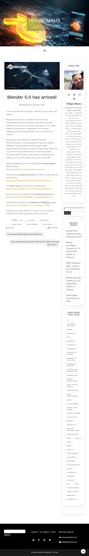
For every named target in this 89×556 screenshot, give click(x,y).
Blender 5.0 (45, 220)
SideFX (70, 468)
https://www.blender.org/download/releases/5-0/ (25, 169)
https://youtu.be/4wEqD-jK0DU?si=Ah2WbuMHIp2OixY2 (29, 181)
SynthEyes (71, 472)
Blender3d (71, 348)
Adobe (69, 329)
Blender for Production (72, 370)
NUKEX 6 (70, 449)
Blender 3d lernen (72, 353)
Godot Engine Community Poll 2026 (72, 298)
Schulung (71, 461)
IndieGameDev (73, 434)
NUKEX (69, 445)
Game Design (72, 390)
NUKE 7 (70, 442)
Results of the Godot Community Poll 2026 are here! (74, 234)
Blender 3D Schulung (72, 359)
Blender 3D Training (72, 364)
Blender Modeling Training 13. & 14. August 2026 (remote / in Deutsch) (73, 284)
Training (70, 476)
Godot (69, 400)
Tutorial (71, 480)
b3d (21, 220)
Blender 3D (72, 345)
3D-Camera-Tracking (71, 324)
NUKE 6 (78, 438)
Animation (71, 333)
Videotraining (73, 487)
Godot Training (73, 413)
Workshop (71, 495)
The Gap (55, 552)
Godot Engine (73, 403)
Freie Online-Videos (72, 385)
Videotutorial (73, 491)
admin (12, 228)
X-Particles (72, 499)
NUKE (69, 438)
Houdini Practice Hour (73, 429)
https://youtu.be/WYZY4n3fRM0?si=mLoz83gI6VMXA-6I (29, 197)
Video (76, 484)
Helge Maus (17, 224)
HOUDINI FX (71, 424)
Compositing (72, 375)
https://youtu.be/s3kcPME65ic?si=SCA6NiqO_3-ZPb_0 (28, 205)
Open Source (32, 224)
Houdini (70, 421)
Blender (31, 220)
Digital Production (72, 380)
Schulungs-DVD (73, 465)
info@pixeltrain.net (69, 542)
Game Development (72, 395)
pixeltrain (47, 224)
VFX (68, 484)
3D (68, 320)
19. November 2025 (37, 105)
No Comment (54, 228)
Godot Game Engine (72, 408)
